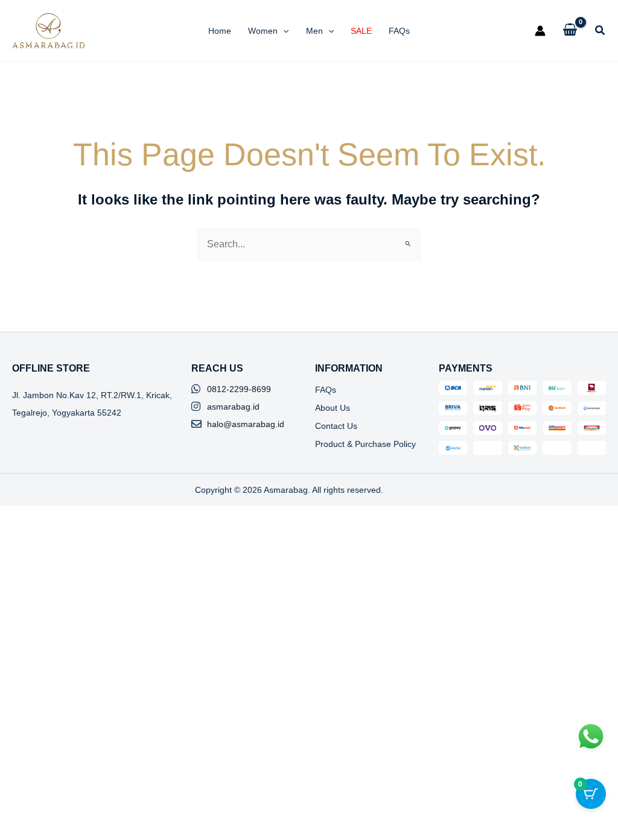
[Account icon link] (540, 30)
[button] (283, 31)
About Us (332, 408)
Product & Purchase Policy (365, 444)
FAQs (325, 390)
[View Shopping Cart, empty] (570, 31)
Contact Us (336, 426)
